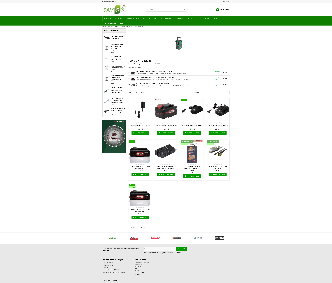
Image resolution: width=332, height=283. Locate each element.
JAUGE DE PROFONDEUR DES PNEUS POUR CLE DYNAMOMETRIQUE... (118, 110)
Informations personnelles (142, 262)
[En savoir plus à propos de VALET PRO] (219, 238)
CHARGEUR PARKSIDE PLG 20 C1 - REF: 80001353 (192, 126)
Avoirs (136, 268)
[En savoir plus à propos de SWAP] (198, 238)
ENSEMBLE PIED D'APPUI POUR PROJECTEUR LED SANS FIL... (118, 67)
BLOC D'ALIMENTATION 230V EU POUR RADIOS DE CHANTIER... (140, 126)
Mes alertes (138, 274)
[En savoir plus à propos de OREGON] (155, 238)
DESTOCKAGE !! (179, 18)
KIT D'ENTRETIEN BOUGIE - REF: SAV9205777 (218, 167)
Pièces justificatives (140, 272)
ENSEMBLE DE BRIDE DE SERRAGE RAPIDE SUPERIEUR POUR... (118, 58)
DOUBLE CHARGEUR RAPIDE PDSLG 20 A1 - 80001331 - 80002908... (166, 167)
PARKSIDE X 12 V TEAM (149, 18)
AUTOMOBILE (192, 18)
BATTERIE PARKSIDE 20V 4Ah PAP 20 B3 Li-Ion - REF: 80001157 (154, 71)
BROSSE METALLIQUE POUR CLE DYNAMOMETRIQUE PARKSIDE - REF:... (117, 89)
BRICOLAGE (118, 18)
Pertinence (216, 93)
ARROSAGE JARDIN (165, 18)
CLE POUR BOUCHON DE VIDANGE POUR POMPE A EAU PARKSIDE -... (118, 36)
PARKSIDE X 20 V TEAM (132, 18)
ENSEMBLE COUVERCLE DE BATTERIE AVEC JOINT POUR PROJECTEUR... (117, 47)
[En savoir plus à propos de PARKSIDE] (177, 238)
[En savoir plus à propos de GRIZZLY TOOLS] (134, 238)
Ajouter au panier (140, 133)
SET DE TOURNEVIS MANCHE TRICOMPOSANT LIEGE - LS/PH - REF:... (192, 168)
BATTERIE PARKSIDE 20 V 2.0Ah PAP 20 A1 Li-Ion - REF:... (140, 210)
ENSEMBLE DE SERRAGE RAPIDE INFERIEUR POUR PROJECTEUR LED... (117, 78)
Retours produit (139, 264)
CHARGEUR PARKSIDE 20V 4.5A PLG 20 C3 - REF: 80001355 (152, 84)
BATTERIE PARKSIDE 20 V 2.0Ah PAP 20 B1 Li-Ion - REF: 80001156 (155, 77)
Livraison (123, 23)
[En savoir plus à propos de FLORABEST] (112, 238)
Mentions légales (110, 23)
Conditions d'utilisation (208, 18)
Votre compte (140, 260)
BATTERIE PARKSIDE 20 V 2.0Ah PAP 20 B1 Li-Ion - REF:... (140, 167)
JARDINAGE (107, 18)
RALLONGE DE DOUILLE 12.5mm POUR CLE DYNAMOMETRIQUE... (117, 100)
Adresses (137, 270)
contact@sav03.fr (121, 272)
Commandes (138, 266)
